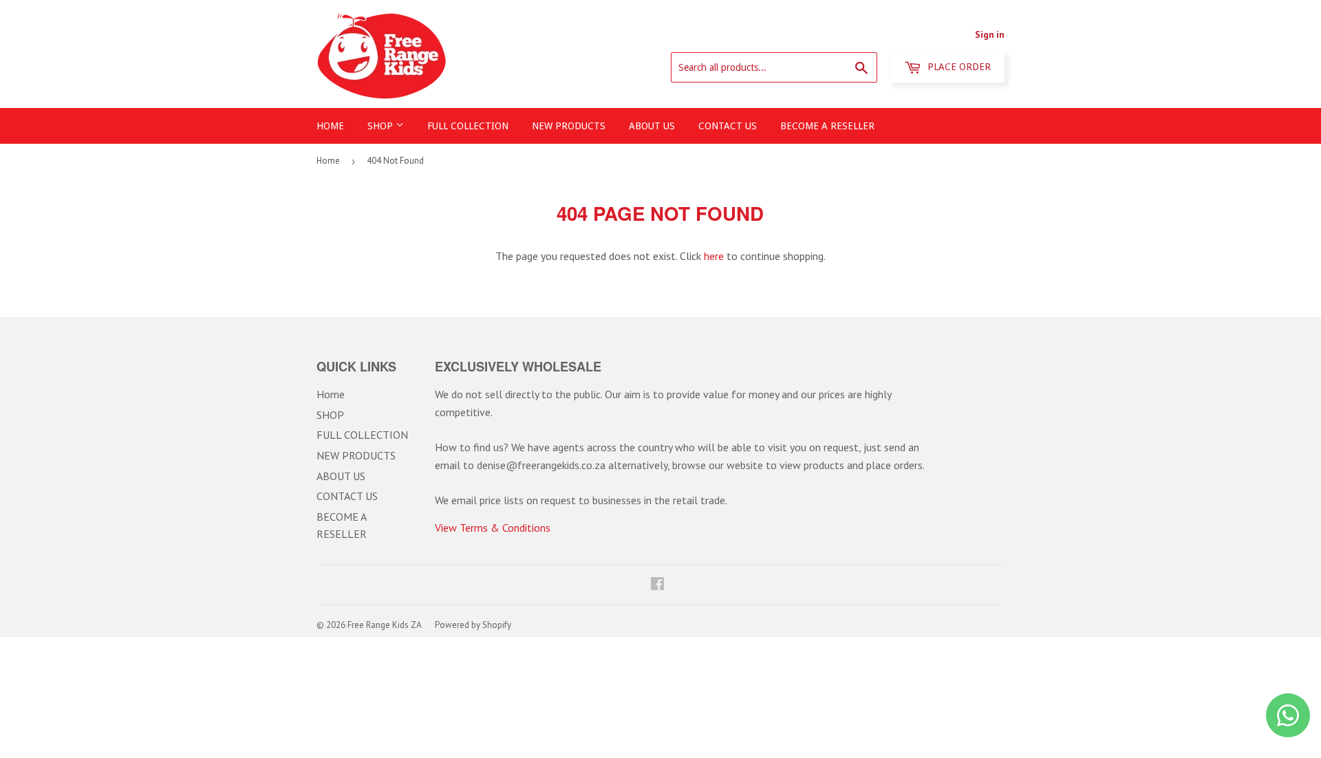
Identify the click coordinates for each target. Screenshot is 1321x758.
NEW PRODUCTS (568, 125)
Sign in (990, 34)
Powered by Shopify (473, 625)
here (714, 256)
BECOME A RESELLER (827, 125)
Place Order (958, 66)
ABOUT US (652, 125)
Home (330, 125)
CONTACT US (727, 125)
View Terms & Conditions (492, 527)
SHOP (381, 125)
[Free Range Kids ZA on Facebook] (657, 585)
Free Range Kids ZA (384, 625)
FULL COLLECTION (467, 125)
